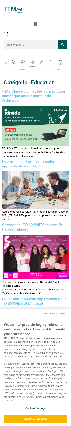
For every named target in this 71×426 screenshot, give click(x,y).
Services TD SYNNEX (23, 68)
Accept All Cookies (35, 419)
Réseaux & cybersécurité (60, 68)
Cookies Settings (35, 408)
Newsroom (13, 67)
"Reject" (9, 393)
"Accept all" (28, 363)
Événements (32, 66)
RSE (41, 67)
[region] (35, 367)
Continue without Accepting (55, 313)
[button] (35, 24)
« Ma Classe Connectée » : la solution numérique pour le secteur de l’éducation (33, 95)
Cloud (51, 67)
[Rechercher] (62, 44)
